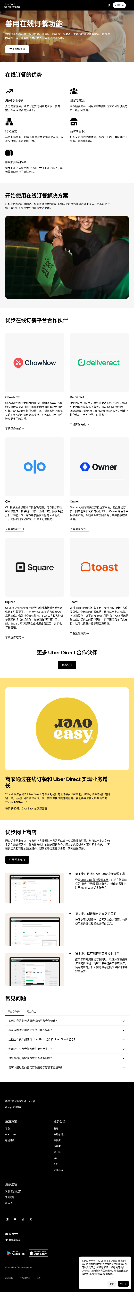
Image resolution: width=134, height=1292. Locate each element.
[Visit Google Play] (16, 1253)
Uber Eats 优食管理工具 (94, 879)
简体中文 (13, 1234)
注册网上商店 (17, 859)
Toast (73, 602)
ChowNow (12, 397)
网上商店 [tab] (31, 1011)
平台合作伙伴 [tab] (15, 1011)
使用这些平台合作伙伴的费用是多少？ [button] (30, 1048)
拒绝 (111, 1283)
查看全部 (67, 665)
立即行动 (119, 5)
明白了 (123, 1283)
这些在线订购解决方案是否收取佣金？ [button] (30, 1058)
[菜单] (129, 5)
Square (10, 602)
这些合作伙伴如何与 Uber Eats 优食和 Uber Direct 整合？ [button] (42, 1039)
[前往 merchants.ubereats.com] (12, 5)
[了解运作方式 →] (34, 362)
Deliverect (77, 397)
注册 (77, 887)
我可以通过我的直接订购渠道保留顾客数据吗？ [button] (35, 1067)
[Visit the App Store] (38, 1253)
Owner (74, 501)
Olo (7, 501)
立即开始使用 (17, 49)
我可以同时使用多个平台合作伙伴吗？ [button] (30, 1030)
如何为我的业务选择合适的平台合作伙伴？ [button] (33, 1020)
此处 (123, 1270)
